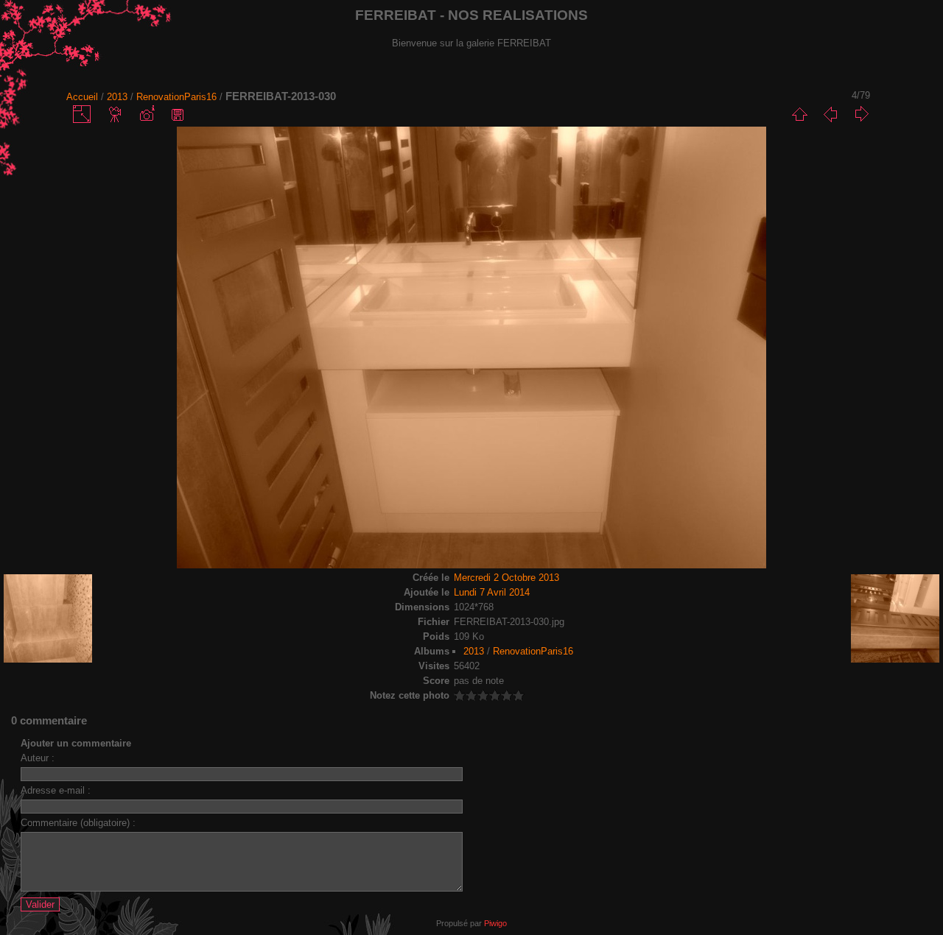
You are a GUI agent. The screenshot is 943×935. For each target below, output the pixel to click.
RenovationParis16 (176, 96)
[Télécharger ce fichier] (177, 114)
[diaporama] (115, 114)
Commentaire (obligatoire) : (78, 822)
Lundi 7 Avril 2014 (492, 592)
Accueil (82, 96)
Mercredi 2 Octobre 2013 (506, 577)
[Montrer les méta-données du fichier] (146, 114)
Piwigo (495, 923)
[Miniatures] (799, 114)
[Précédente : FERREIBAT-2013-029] (830, 114)
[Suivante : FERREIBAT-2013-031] (861, 114)
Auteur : (38, 757)
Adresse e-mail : (56, 790)
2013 (117, 96)
